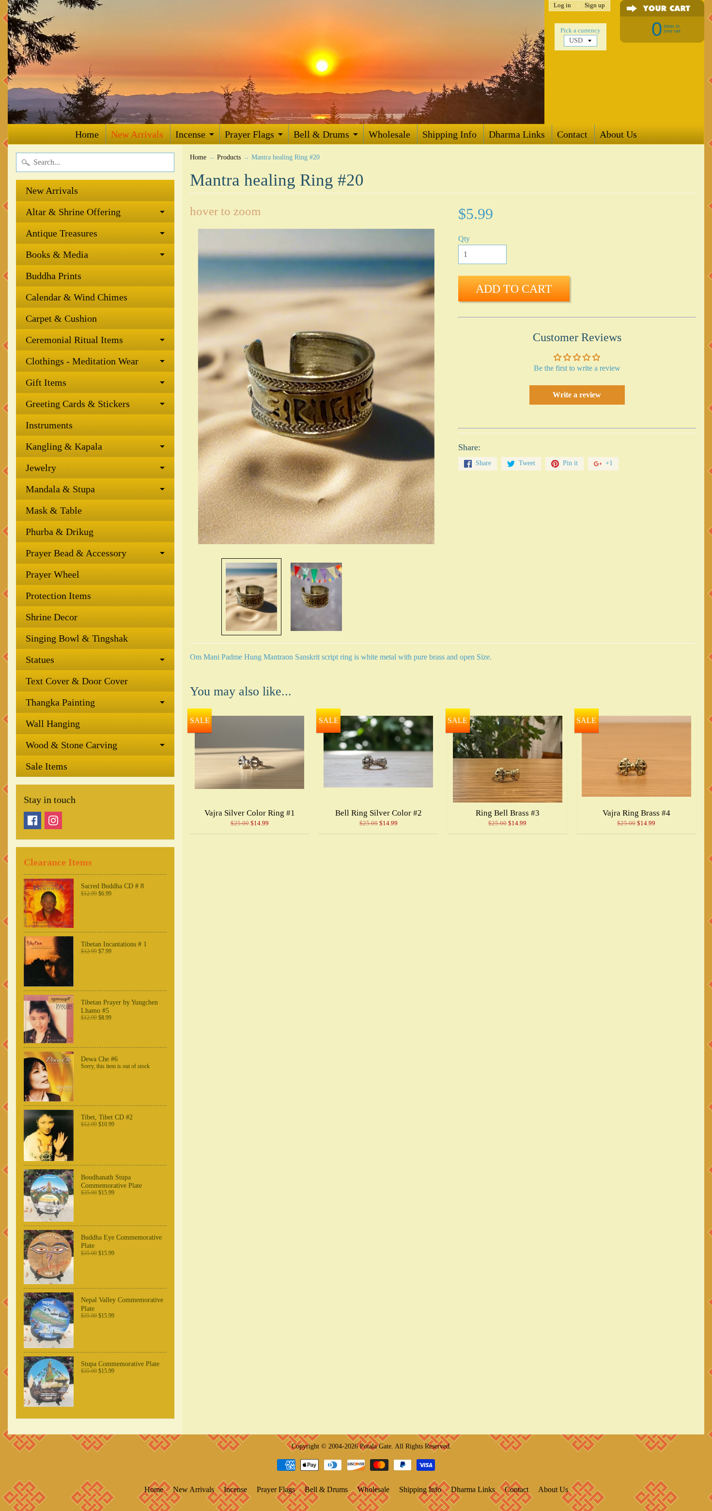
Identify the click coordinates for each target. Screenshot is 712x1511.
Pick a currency (580, 30)
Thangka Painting (60, 702)
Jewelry (41, 467)
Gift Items (46, 382)
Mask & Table (54, 510)
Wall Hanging (53, 723)
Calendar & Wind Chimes (76, 297)
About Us (618, 134)
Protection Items (58, 595)
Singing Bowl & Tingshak (77, 638)
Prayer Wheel (52, 574)
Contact (572, 134)
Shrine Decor (51, 617)
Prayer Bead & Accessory (76, 553)
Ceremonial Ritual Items (74, 339)
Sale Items (46, 766)
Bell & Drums (321, 134)
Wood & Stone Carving (71, 745)
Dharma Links (517, 134)
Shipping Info (449, 134)
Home (87, 134)
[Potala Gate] (276, 62)
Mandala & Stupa (60, 489)
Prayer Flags (249, 134)
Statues (40, 659)
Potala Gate (375, 1446)
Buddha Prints (53, 275)
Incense (190, 134)
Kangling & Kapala (64, 446)
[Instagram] (53, 820)
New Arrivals (137, 134)
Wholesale (389, 134)
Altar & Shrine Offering (73, 211)
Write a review (577, 395)
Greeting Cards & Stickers (78, 403)
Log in (562, 5)
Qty (464, 239)
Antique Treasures (61, 233)
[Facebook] (32, 820)
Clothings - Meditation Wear (82, 361)
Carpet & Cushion (61, 318)
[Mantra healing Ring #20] (251, 596)
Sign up (595, 5)
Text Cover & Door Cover (77, 681)
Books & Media (57, 254)
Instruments (49, 425)
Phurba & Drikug (59, 531)
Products (229, 157)
